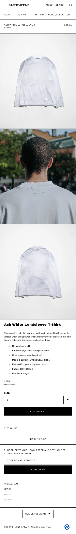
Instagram (11, 484)
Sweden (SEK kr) (36, 514)
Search (60, 5)
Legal (8, 489)
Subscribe (38, 469)
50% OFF (23, 15)
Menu (49, 5)
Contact (9, 500)
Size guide (11, 428)
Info (7, 494)
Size (7, 393)
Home (7, 15)
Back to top (38, 439)
